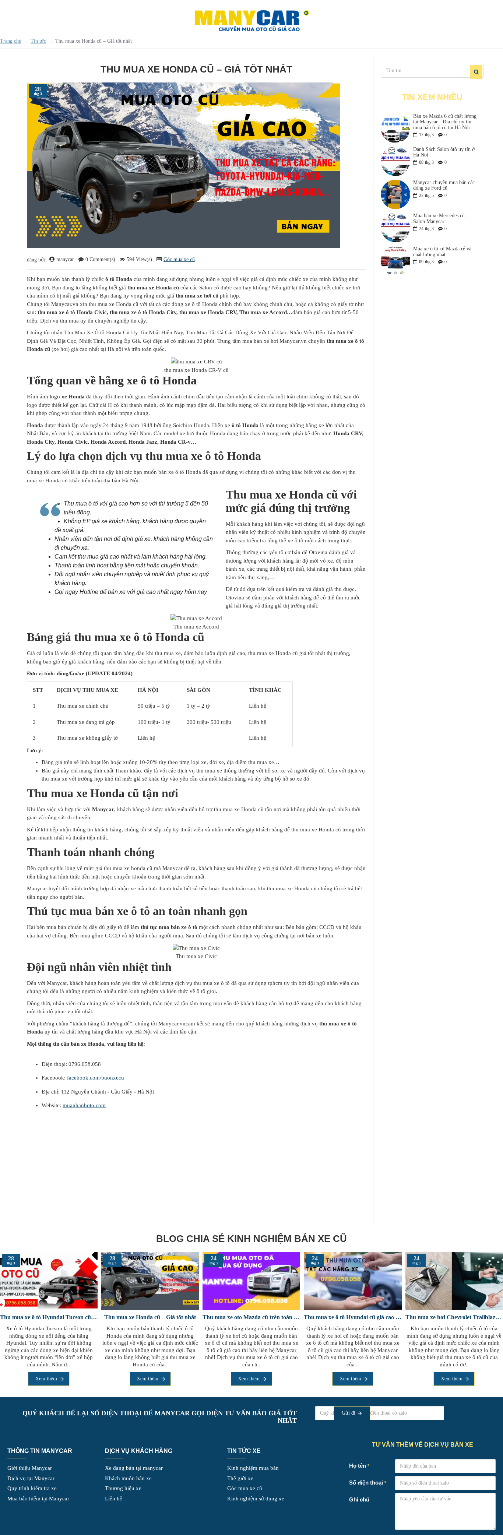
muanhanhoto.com (84, 1105)
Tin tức (38, 41)
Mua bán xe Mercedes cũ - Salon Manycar (440, 218)
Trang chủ (10, 41)
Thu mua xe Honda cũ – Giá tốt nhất (234, 1317)
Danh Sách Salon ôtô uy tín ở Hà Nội (444, 152)
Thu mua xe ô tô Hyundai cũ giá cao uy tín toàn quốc (437, 1317)
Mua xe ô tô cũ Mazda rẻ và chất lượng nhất (442, 251)
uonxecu (114, 1078)
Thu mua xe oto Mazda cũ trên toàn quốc (335, 1317)
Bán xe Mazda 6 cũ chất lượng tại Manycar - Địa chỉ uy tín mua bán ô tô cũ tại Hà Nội (444, 121)
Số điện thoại (313, 1408)
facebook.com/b (85, 1078)
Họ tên (357, 1465)
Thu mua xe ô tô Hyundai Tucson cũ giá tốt (133, 1317)
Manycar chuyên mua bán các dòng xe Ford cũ (444, 185)
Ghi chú (359, 1499)
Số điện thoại (366, 1482)
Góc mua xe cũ (179, 259)
